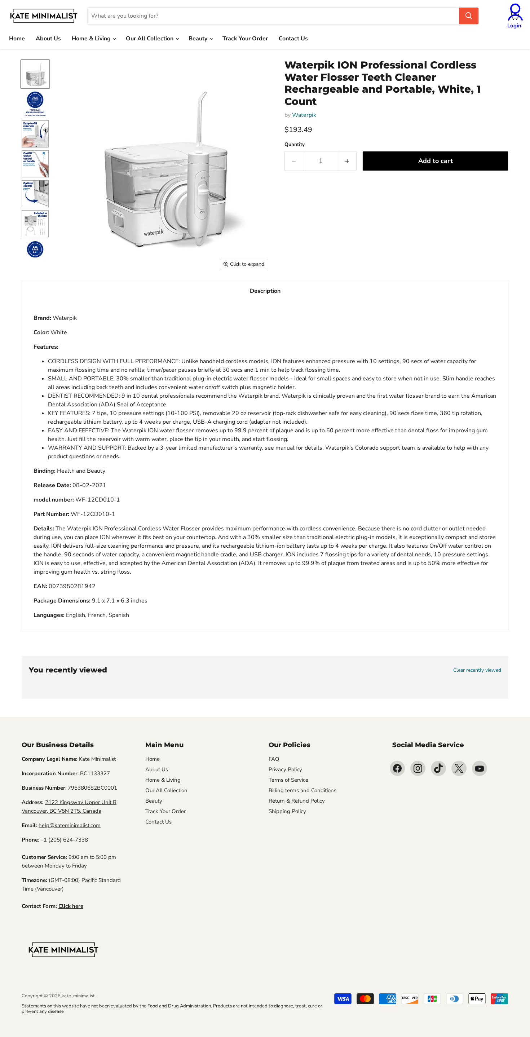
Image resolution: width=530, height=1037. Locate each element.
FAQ (274, 759)
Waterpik (304, 115)
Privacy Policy (285, 769)
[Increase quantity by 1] (347, 161)
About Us (48, 39)
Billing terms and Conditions (302, 790)
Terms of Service (288, 780)
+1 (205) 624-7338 (64, 839)
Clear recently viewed (477, 670)
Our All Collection (150, 39)
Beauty (199, 39)
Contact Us (293, 39)
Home (17, 39)
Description (265, 291)
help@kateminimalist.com (70, 825)
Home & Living (92, 39)
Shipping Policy (287, 811)
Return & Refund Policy (297, 800)
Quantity (294, 144)
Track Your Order (245, 39)
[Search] (468, 16)
